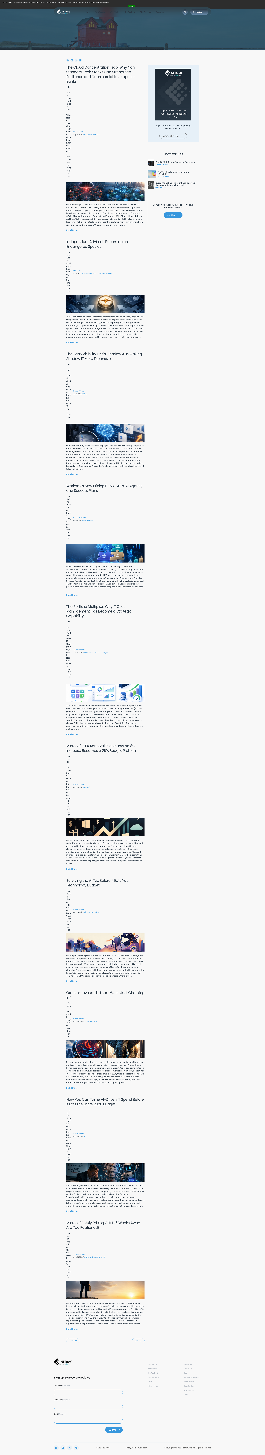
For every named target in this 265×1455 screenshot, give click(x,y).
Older (137, 1341)
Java (95, 1022)
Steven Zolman (78, 784)
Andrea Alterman (79, 517)
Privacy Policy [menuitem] (153, 1386)
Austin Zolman (78, 1134)
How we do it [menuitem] (130, 12)
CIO (103, 1257)
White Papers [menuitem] (189, 1381)
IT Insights (108, 273)
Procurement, (87, 273)
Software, (86, 912)
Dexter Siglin (77, 270)
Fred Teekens (78, 132)
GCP (98, 135)
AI (86, 394)
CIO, (94, 273)
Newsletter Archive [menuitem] (191, 1377)
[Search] (185, 12)
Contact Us (197, 12)
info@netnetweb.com (136, 1447)
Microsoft (86, 787)
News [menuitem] (186, 1394)
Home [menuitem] (88, 12)
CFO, (95, 653)
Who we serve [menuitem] (145, 12)
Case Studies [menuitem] (188, 1386)
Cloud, (85, 135)
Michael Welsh (78, 391)
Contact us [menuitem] (188, 1369)
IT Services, (100, 273)
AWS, (94, 135)
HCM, (84, 520)
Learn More (171, 215)
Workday (89, 520)
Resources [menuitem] (160, 12)
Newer (74, 1341)
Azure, (90, 135)
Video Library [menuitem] (189, 1390)
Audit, (91, 1022)
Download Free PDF (171, 136)
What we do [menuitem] (115, 12)
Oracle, (86, 1022)
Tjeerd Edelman (79, 650)
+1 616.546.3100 (103, 1447)
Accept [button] (131, 6)
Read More (72, 230)
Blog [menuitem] (185, 1373)
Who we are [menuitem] (100, 12)
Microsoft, (94, 912)
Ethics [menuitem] (150, 1381)
